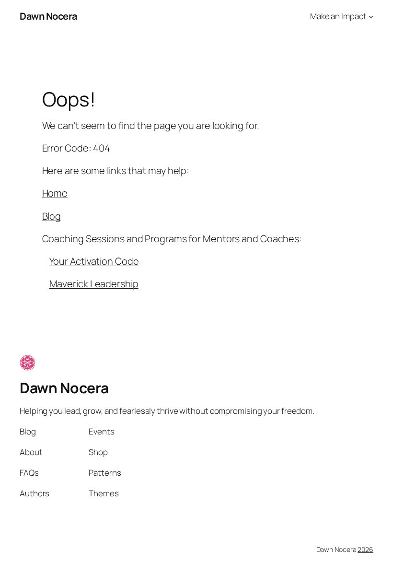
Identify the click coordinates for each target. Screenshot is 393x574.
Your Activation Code (94, 261)
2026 (365, 549)
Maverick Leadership (94, 283)
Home (55, 193)
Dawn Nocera (48, 16)
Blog (51, 216)
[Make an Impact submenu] (371, 16)
